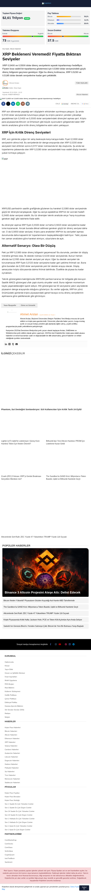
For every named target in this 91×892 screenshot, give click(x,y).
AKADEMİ (7, 34)
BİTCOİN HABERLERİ (11, 24)
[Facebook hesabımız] (8, 888)
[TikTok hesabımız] (40, 888)
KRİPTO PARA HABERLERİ (13, 19)
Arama (66, 11)
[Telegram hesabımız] (64, 888)
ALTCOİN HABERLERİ (12, 29)
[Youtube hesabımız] (32, 888)
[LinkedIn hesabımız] (56, 888)
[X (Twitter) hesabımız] (16, 888)
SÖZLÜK (7, 39)
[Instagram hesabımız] (24, 888)
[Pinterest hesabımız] (48, 888)
